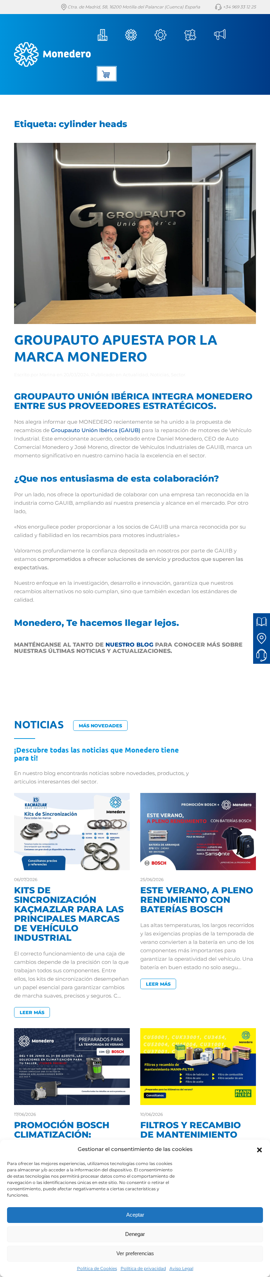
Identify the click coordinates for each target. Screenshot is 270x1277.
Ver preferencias (135, 1253)
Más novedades (100, 725)
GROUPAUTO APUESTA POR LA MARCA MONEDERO (115, 347)
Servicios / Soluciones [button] (163, 35)
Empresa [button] (104, 35)
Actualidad (135, 374)
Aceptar (135, 1215)
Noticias (222, 35)
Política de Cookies (97, 1268)
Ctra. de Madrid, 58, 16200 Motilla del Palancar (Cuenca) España (133, 6)
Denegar (135, 1234)
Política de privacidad (143, 1268)
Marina (47, 374)
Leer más (32, 1012)
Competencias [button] (193, 35)
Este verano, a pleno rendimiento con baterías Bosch (196, 899)
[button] (259, 1149)
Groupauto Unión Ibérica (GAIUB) (95, 430)
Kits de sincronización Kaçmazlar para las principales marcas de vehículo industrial (69, 914)
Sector (178, 374)
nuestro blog (129, 644)
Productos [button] (133, 35)
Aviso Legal (181, 1268)
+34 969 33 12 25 (239, 6)
